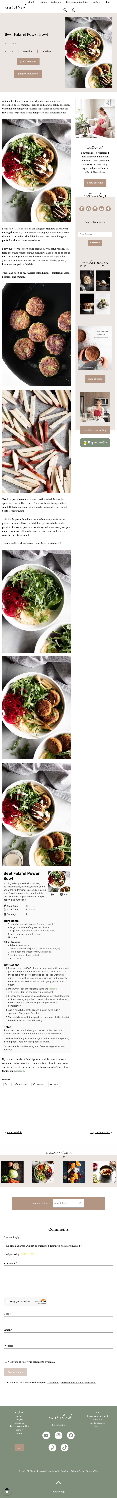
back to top (59, 1491)
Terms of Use (92, 1471)
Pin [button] (65, 894)
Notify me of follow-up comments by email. (31, 1361)
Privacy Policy (77, 1471)
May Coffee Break (100, 1132)
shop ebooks (95, 378)
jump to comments (28, 73)
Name (8, 1313)
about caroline (95, 182)
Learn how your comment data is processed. (71, 1382)
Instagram (19, 1070)
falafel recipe (21, 228)
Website (8, 1345)
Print (56, 894)
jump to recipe (28, 61)
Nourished (15, 6)
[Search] (80, 1203)
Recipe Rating (11, 1254)
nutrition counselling (95, 430)
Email (8, 1329)
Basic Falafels (14, 1132)
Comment (10, 1263)
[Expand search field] (19, 1447)
